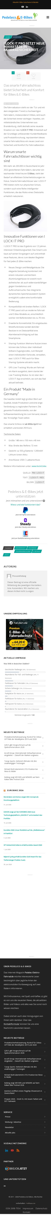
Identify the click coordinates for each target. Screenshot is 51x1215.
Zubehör (17, 37)
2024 (7, 555)
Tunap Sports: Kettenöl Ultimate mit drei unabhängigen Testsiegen (20, 762)
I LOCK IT (39, 482)
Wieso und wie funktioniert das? (25, 504)
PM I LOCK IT (38, 472)
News (8, 37)
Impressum (28, 1208)
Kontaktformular (11, 1024)
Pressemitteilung (15, 56)
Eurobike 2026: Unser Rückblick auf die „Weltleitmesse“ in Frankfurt (24, 832)
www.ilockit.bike (39, 466)
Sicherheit (21, 548)
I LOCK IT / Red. (36, 477)
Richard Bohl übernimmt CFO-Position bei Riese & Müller (21, 770)
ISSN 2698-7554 (13, 1208)
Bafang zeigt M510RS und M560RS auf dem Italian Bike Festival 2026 (21, 778)
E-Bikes (37, 551)
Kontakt (26, 1212)
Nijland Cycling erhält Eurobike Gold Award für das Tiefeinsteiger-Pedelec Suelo (22, 858)
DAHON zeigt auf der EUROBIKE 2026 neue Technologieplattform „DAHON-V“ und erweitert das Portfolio (23, 815)
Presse (7, 1116)
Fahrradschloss (23, 551)
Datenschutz (41, 1208)
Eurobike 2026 (15, 790)
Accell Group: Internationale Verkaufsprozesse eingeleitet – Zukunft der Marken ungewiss (22, 754)
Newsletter (9, 1127)
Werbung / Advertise (13, 1122)
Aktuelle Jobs (10, 1132)
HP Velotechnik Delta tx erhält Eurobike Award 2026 (23, 845)
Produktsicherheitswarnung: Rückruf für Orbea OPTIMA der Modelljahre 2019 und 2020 (22, 738)
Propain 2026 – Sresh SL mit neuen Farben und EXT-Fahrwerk (23, 1100)
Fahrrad (32, 548)
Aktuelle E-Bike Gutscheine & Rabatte (25, 2)
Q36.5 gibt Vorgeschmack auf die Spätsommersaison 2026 (17, 746)
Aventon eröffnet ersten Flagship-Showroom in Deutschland (23, 1092)
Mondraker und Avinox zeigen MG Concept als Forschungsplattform (21, 798)
